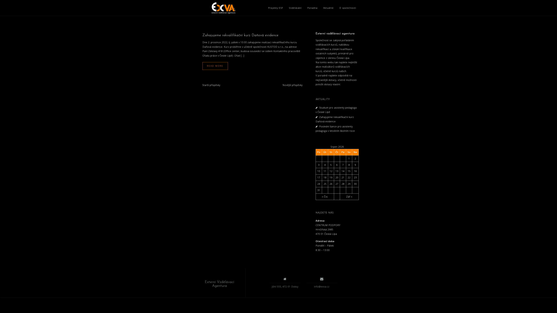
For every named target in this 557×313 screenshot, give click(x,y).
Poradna (313, 8)
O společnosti (347, 8)
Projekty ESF (275, 8)
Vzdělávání (295, 8)
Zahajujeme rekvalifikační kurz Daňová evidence (240, 35)
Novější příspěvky (293, 85)
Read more (215, 65)
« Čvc (325, 196)
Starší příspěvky (211, 85)
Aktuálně (328, 8)
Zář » (349, 196)
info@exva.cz (321, 286)
